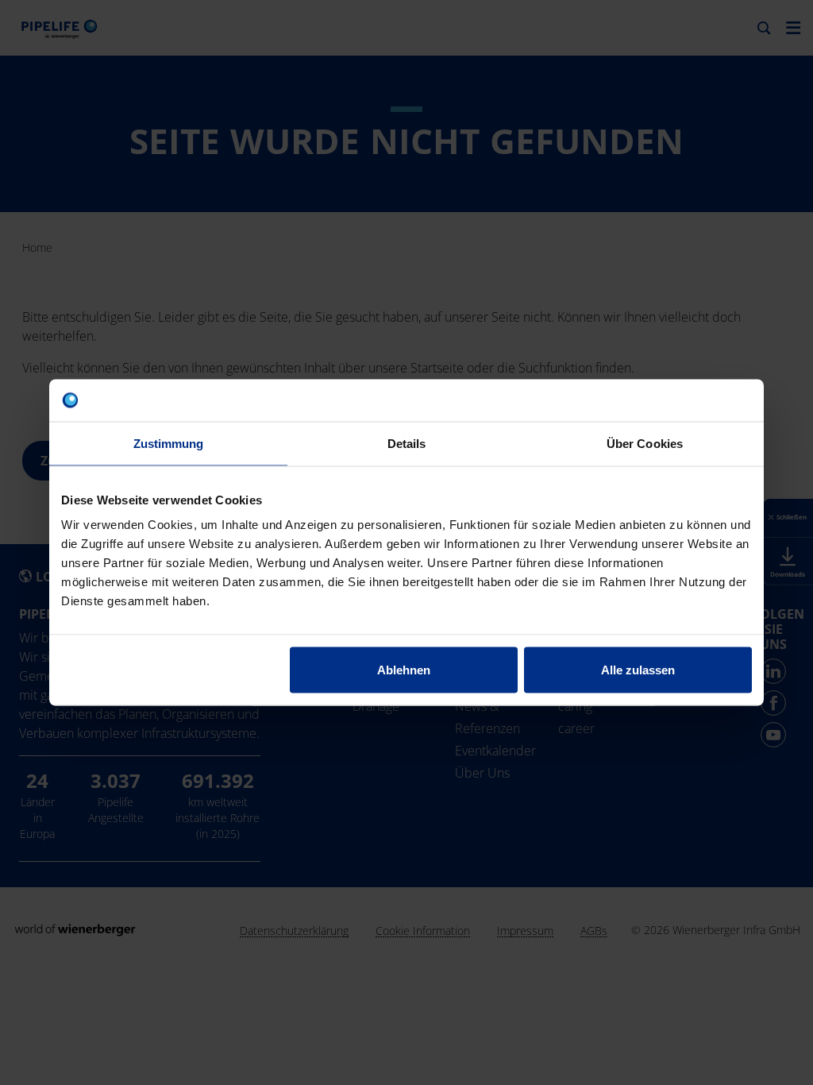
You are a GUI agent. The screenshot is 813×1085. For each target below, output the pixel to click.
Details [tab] (406, 443)
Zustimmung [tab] (168, 443)
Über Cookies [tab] (645, 443)
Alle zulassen (638, 670)
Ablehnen (403, 670)
